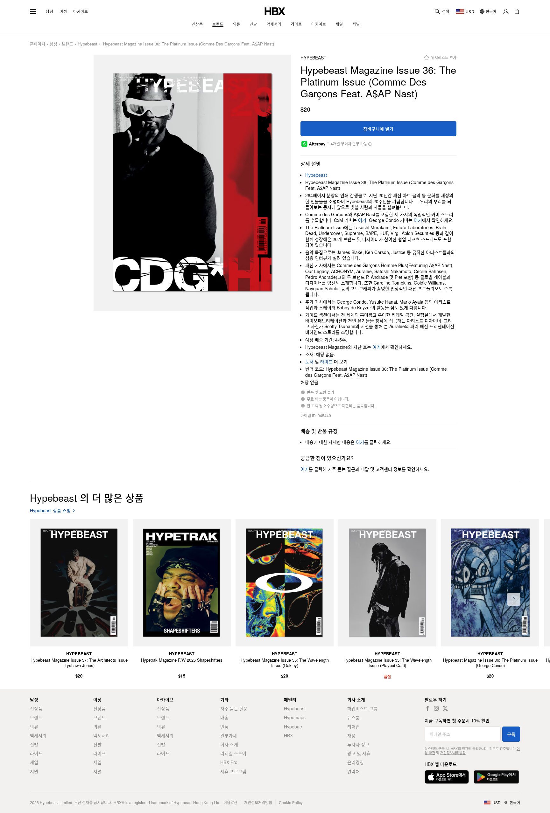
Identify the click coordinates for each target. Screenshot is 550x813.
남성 (49, 11)
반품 (224, 726)
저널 (34, 771)
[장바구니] (517, 11)
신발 (34, 744)
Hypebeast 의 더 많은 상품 (87, 497)
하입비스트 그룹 (362, 708)
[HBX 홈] (275, 11)
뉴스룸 (353, 717)
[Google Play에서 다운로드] (496, 777)
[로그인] (506, 11)
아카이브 (80, 11)
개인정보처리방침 (453, 752)
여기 (362, 220)
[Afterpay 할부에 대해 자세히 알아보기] (370, 143)
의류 (34, 726)
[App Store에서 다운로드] (447, 777)
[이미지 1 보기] (192, 183)
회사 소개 (229, 744)
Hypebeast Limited (56, 802)
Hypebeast (87, 44)
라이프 (326, 361)
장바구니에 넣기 (378, 129)
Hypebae (293, 726)
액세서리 (38, 735)
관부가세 (228, 735)
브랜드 (67, 44)
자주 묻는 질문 (234, 708)
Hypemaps (295, 717)
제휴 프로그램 (233, 771)
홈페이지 (37, 44)
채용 (351, 735)
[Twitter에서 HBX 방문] (445, 708)
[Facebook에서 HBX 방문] (427, 708)
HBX (288, 735)
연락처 (353, 771)
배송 (224, 717)
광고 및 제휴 (358, 753)
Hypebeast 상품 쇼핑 (50, 510)
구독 (511, 734)
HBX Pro (228, 762)
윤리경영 (355, 762)
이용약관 (230, 802)
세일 (34, 762)
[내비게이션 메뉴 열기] (33, 11)
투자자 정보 (358, 744)
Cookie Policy (291, 802)
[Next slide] (513, 599)
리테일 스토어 (233, 753)
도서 (309, 361)
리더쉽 (353, 726)
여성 (63, 11)
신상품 (36, 708)
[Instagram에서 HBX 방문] (436, 708)
